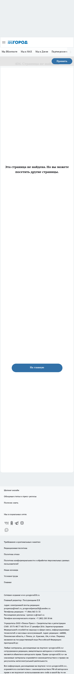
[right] (70, 51)
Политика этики (11, 554)
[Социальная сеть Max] (6, 529)
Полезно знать (11, 502)
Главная (7, 582)
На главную (37, 367)
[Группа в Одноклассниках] (11, 523)
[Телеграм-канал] (16, 523)
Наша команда (11, 570)
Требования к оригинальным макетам (22, 542)
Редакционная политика (15, 548)
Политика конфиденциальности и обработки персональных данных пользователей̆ (36, 562)
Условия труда (11, 576)
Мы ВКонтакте (9, 51)
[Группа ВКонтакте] (6, 523)
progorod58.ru (56, 648)
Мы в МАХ (26, 51)
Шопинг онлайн (11, 490)
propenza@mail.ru (13, 608)
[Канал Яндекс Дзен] (22, 523)
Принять (62, 61)
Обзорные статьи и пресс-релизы (20, 496)
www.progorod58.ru (30, 595)
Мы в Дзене (41, 51)
